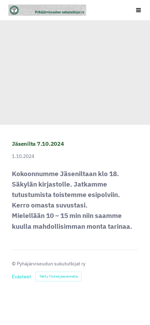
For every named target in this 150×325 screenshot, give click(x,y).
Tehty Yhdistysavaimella (58, 276)
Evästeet (21, 276)
